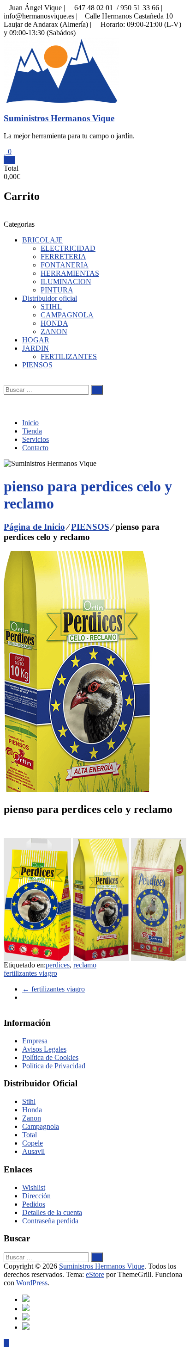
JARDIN (35, 348)
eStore (95, 1274)
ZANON (54, 331)
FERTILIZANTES (69, 356)
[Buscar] (97, 390)
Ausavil (33, 1151)
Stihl (29, 1101)
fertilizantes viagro (30, 973)
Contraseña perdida (50, 1221)
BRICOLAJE (42, 240)
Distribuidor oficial (49, 298)
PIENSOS (37, 365)
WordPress (32, 1283)
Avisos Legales (44, 1049)
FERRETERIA (63, 256)
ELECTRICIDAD (68, 248)
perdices (58, 965)
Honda (32, 1110)
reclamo (84, 965)
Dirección (36, 1196)
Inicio (30, 423)
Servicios (35, 439)
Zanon (31, 1118)
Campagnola (40, 1126)
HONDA (54, 323)
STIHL (51, 306)
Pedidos (33, 1204)
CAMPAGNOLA (67, 315)
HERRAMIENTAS (70, 273)
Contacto (35, 448)
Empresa (35, 1041)
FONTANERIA (65, 265)
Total (29, 1135)
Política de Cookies (50, 1057)
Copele (32, 1143)
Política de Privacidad (53, 1066)
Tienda (32, 431)
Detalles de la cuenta (52, 1212)
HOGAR (35, 340)
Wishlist (33, 1187)
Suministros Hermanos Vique (59, 118)
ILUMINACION (66, 281)
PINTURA (57, 290)
